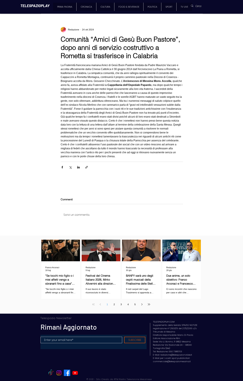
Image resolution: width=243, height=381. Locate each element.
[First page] (93, 304)
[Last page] (149, 304)
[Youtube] (75, 373)
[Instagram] (59, 373)
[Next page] (142, 304)
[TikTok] (51, 373)
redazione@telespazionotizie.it (176, 354)
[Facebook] (67, 373)
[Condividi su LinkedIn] (78, 167)
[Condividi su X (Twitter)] (70, 167)
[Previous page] (100, 304)
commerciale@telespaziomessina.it (172, 361)
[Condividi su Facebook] (62, 167)
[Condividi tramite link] (86, 167)
